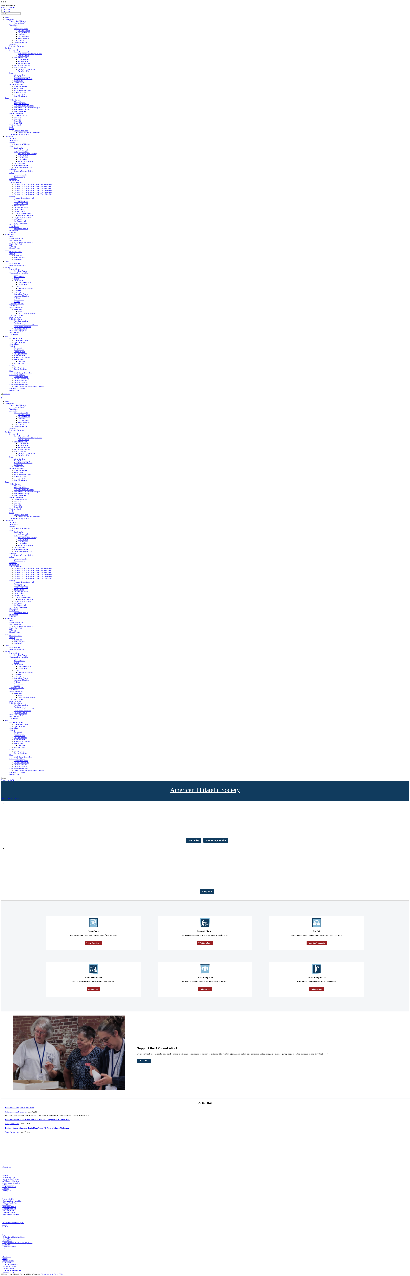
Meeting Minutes (8, 1268)
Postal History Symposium (11, 1214)
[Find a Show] (93, 974)
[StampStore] (93, 927)
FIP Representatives (9, 1187)
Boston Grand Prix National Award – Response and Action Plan (37, 1120)
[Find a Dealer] (316, 974)
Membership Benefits (216, 840)
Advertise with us (8, 1272)
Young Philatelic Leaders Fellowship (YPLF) (17, 1243)
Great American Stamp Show (12, 1201)
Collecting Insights (11, 1112)
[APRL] (205, 927)
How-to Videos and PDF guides (13, 1223)
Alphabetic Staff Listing (10, 1179)
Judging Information (9, 1209)
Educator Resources (9, 1246)
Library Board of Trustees (11, 1183)
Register (3, 7)
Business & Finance (9, 1266)
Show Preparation (8, 1210)
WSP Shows (6, 1205)
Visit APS (5, 1189)
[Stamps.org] (5, 9)
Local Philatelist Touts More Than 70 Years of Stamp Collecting (37, 1128)
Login (10, 7)
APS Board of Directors (10, 1181)
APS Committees (8, 1185)
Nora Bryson (22, 1112)
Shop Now (207, 891)
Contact (16, 798)
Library (4, 1248)
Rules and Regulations (10, 1264)
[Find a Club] (205, 974)
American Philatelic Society (205, 789)
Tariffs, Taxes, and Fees (19, 1108)
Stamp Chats (6, 1239)
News (7, 1124)
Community (6, 1245)
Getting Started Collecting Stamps (13, 1237)
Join (3, 798)
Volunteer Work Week (9, 1203)
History (4, 1259)
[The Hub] (316, 927)
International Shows (9, 1207)
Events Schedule (8, 1199)
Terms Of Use (59, 1274)
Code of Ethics (7, 1263)
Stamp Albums (7, 1241)
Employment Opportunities (11, 1270)
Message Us (6, 1167)
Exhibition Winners (8, 1212)
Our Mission (6, 1257)
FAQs (4, 1225)
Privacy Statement (47, 1274)
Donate (10, 798)
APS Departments (8, 1177)
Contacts (5, 1175)
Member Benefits (8, 1261)
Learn (4, 1235)
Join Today (193, 840)
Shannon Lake (14, 1124)
